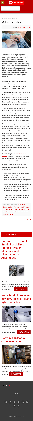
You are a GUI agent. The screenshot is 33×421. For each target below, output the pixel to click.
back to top (27, 219)
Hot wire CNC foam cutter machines (13, 339)
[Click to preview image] (16, 39)
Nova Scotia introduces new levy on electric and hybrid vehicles (16, 298)
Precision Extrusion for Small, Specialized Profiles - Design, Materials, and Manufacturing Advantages (15, 249)
